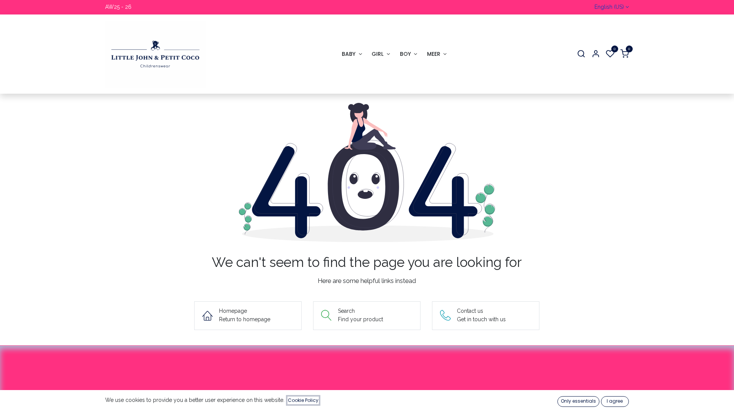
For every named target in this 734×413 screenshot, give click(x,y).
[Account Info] (595, 54)
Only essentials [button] (578, 401)
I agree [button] (615, 401)
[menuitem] (352, 54)
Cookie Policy (303, 400)
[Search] (581, 54)
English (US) (609, 7)
